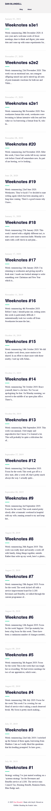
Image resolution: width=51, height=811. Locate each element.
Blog (21, 9)
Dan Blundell (18, 802)
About (30, 9)
